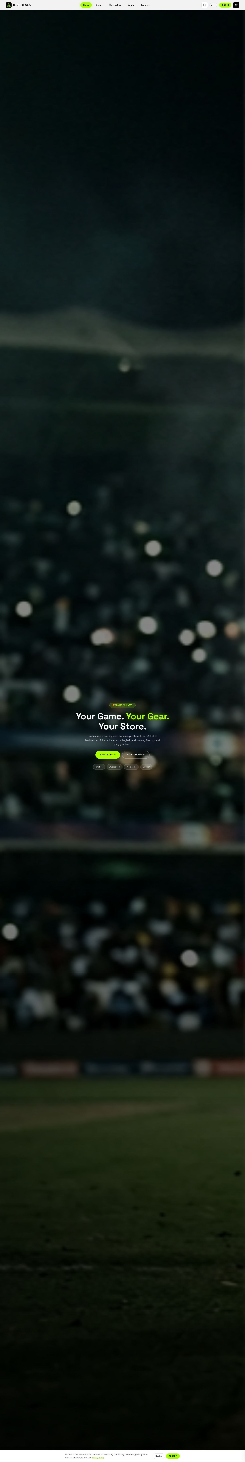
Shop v (99, 5)
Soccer (146, 767)
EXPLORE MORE (136, 754)
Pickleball (131, 767)
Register (145, 5)
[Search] (204, 5)
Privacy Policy (98, 1457)
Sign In (225, 5)
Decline (159, 1456)
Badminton (114, 767)
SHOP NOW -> (108, 754)
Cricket (99, 767)
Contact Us (115, 5)
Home (86, 5)
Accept (173, 1456)
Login (131, 5)
